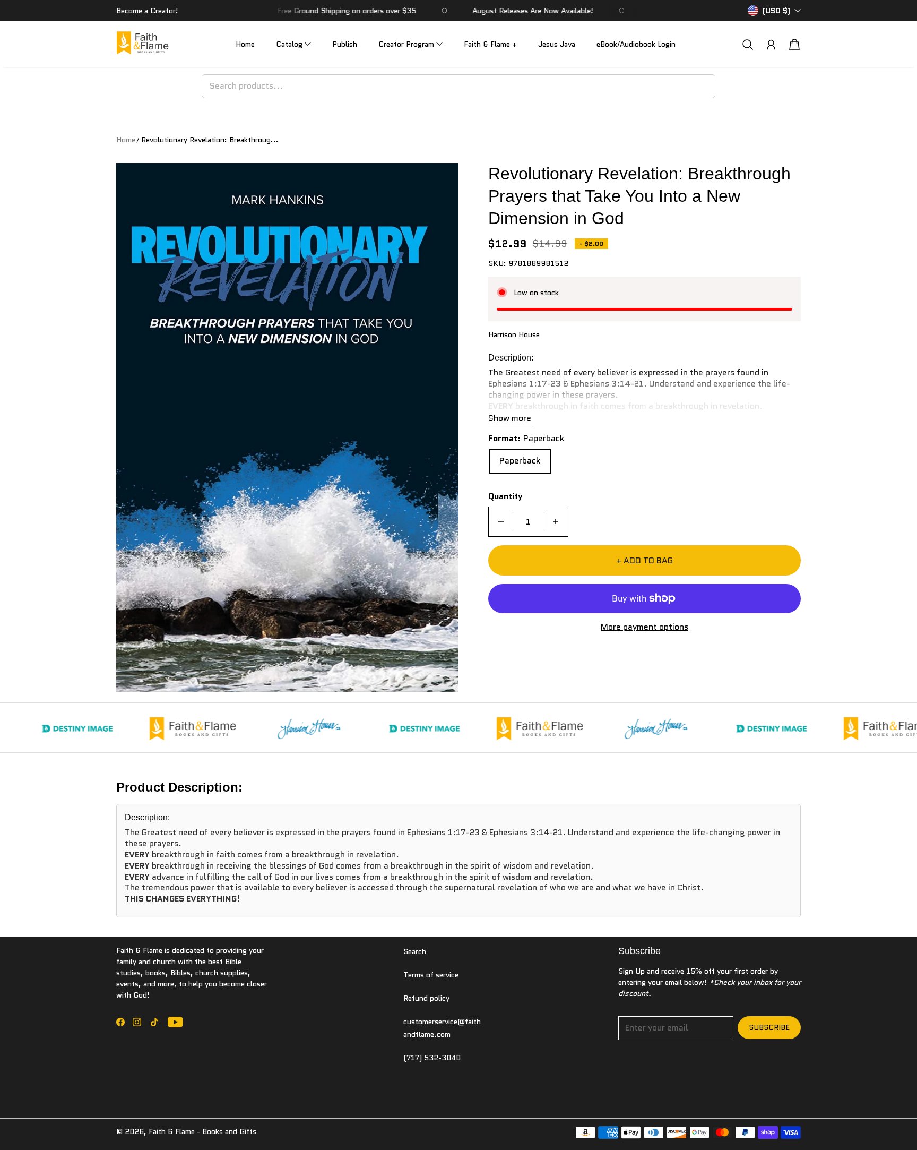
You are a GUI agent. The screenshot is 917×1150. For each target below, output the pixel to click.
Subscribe (769, 1027)
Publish (344, 44)
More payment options (644, 626)
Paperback (519, 460)
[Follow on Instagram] (137, 1022)
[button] (293, 44)
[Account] (771, 44)
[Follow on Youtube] (175, 1022)
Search (414, 951)
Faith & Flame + (490, 44)
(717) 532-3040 (432, 1057)
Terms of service (430, 974)
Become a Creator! (147, 10)
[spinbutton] (528, 521)
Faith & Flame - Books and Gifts (202, 1131)
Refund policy (426, 998)
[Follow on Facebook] (120, 1022)
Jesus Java (556, 44)
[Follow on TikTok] (154, 1022)
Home (245, 44)
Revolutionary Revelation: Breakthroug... (210, 139)
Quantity (505, 496)
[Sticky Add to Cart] (871, 1118)
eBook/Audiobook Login (636, 44)
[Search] (747, 44)
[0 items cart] (794, 44)
